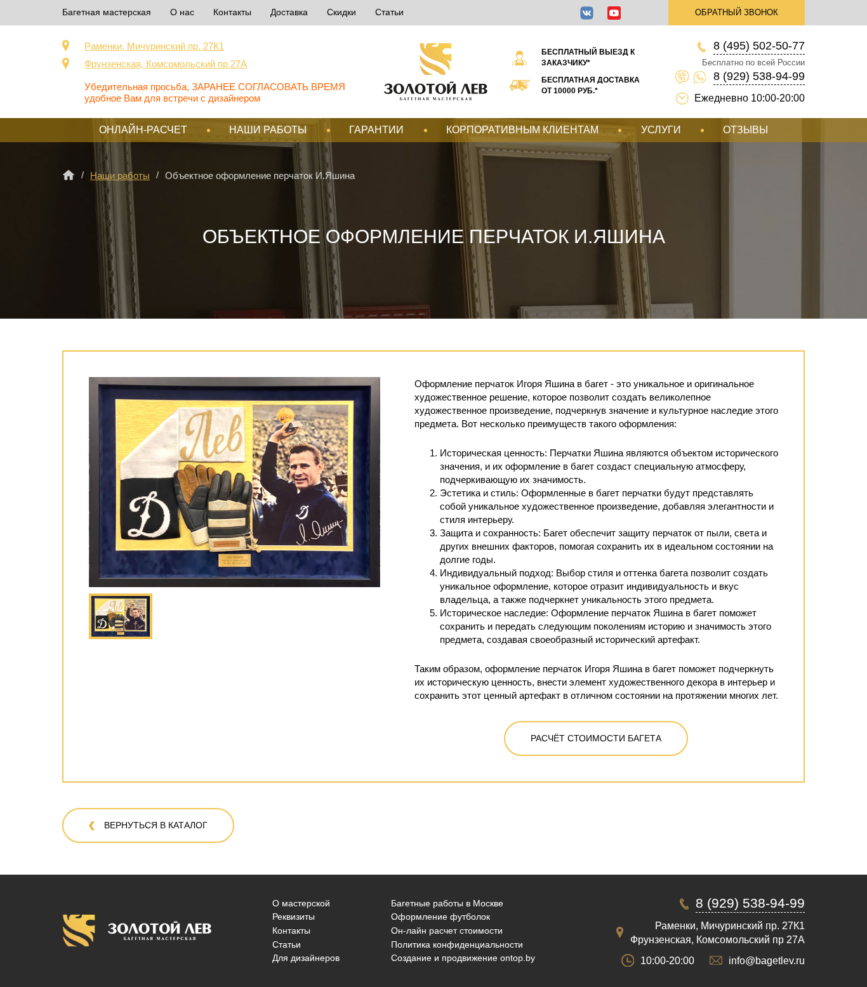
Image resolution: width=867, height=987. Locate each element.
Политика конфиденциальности (457, 944)
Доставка (289, 12)
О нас (182, 12)
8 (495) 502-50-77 (759, 45)
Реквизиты (293, 916)
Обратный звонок (736, 12)
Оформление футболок (440, 916)
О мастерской (301, 903)
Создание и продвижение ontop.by (463, 958)
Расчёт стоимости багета (596, 738)
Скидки (341, 12)
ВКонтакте (586, 13)
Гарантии (376, 129)
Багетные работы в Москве (447, 903)
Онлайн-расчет (143, 129)
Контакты (232, 12)
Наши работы (268, 129)
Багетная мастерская (106, 12)
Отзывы (745, 129)
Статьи (389, 12)
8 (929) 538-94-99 (759, 76)
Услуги (661, 129)
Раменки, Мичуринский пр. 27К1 (154, 46)
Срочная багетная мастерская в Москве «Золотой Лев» (435, 71)
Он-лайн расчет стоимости (447, 930)
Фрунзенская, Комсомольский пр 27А (165, 63)
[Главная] (68, 175)
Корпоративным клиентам (522, 129)
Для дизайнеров (306, 958)
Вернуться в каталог (156, 825)
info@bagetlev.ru (767, 960)
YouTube (614, 13)
